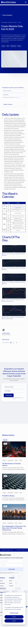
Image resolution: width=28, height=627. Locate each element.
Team (10, 583)
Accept (14, 616)
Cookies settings (14, 612)
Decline (14, 620)
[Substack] (26, 606)
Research (2, 583)
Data (1, 580)
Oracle (1, 585)
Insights (2, 600)
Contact (11, 585)
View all (5, 440)
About (10, 580)
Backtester (3, 588)
